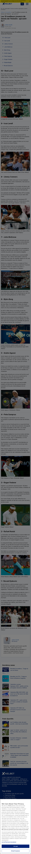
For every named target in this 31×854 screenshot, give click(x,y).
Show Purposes (15, 851)
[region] (15, 826)
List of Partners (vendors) (9, 842)
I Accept (15, 846)
